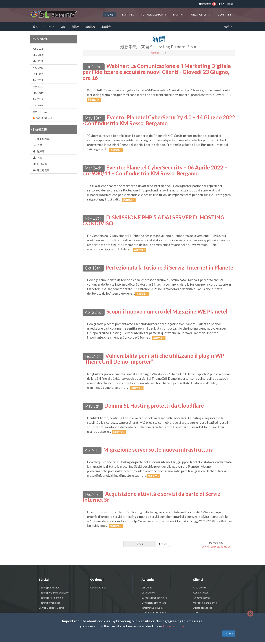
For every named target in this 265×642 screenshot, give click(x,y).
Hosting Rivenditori (50, 602)
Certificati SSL (98, 587)
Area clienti (199, 587)
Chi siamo (147, 587)
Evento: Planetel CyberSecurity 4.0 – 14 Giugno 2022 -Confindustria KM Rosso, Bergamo (159, 120)
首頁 (35, 26)
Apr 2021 (38, 80)
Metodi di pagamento (205, 602)
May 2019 (38, 92)
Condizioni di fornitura (154, 602)
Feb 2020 (38, 86)
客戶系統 (155, 53)
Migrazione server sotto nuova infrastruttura (158, 449)
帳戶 (227, 26)
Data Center (149, 592)
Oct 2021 (38, 73)
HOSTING (127, 14)
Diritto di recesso (202, 607)
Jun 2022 (38, 48)
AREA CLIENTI (200, 14)
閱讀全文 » (93, 99)
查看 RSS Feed (43, 118)
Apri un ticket (200, 592)
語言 (231, 4)
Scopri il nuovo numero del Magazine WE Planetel (166, 311)
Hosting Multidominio (51, 597)
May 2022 (38, 54)
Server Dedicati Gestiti (52, 607)
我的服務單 (43, 138)
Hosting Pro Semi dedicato (54, 592)
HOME (109, 14)
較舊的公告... (40, 111)
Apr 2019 (38, 99)
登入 (222, 4)
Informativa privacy (152, 607)
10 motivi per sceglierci (154, 597)
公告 (63, 26)
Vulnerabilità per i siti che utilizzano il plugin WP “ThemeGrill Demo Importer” (153, 358)
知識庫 (75, 26)
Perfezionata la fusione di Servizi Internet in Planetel (170, 267)
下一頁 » (162, 543)
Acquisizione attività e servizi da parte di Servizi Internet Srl (152, 496)
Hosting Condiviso (49, 587)
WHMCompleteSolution (216, 546)
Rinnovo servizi (201, 597)
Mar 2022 (38, 61)
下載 (39, 157)
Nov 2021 (38, 67)
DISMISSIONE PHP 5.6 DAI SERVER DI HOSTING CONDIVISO (153, 220)
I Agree (228, 633)
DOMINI (178, 14)
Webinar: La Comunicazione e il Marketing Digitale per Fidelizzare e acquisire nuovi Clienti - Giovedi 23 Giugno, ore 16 (157, 72)
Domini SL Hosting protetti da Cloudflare (154, 405)
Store (48, 26)
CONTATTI (225, 14)
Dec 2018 (38, 105)
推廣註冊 (106, 26)
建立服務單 (43, 170)
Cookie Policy (174, 626)
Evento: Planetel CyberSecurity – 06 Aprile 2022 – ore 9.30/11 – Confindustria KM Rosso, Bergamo (155, 170)
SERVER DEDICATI (153, 14)
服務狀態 (90, 26)
